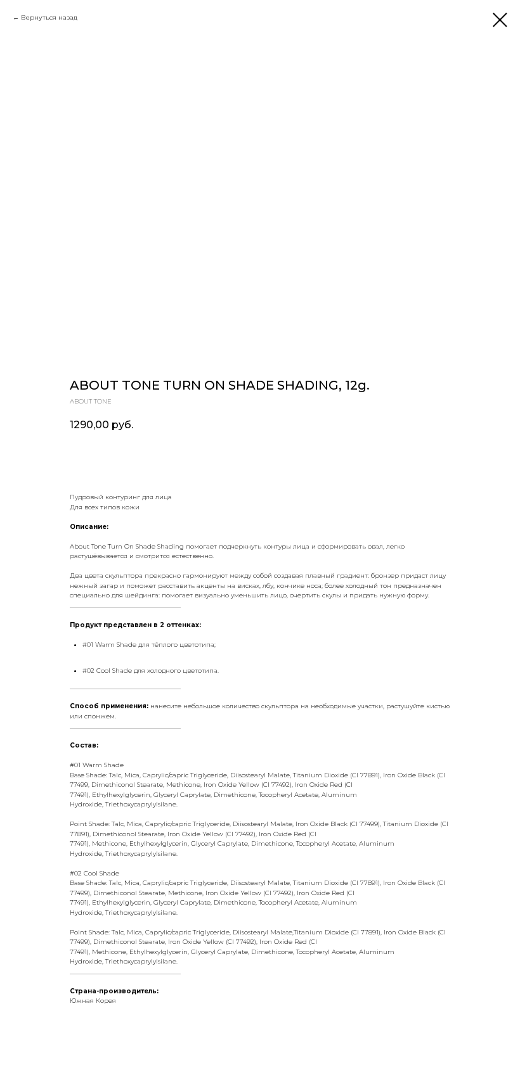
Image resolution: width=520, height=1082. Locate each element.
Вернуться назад (49, 17)
